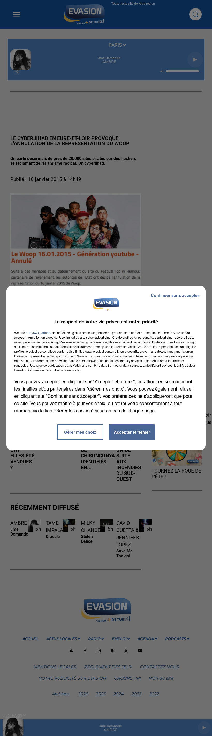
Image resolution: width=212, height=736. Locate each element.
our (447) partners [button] (38, 332)
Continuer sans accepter (175, 295)
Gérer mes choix (80, 432)
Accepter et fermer (132, 432)
